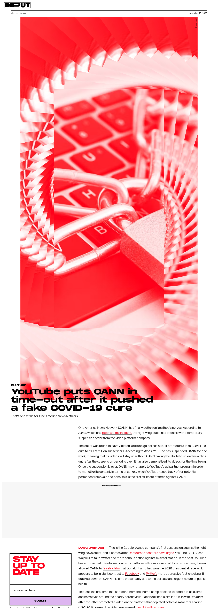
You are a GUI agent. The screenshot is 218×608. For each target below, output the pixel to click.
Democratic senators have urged (151, 553)
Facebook (132, 573)
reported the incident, (117, 433)
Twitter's (151, 573)
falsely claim (111, 568)
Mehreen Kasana (18, 13)
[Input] (17, 5)
